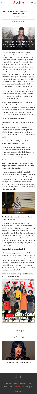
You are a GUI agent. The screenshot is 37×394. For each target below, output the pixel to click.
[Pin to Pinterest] (16, 21)
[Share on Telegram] (21, 21)
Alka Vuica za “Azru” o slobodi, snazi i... (18, 362)
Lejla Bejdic (16, 16)
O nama (29, 383)
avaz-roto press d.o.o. (20, 386)
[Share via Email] (23, 21)
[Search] (32, 2)
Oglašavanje (22, 383)
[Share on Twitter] (14, 21)
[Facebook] (16, 377)
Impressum (9, 383)
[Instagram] (20, 377)
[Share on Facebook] (12, 21)
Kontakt (16, 383)
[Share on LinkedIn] (17, 21)
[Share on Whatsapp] (19, 21)
